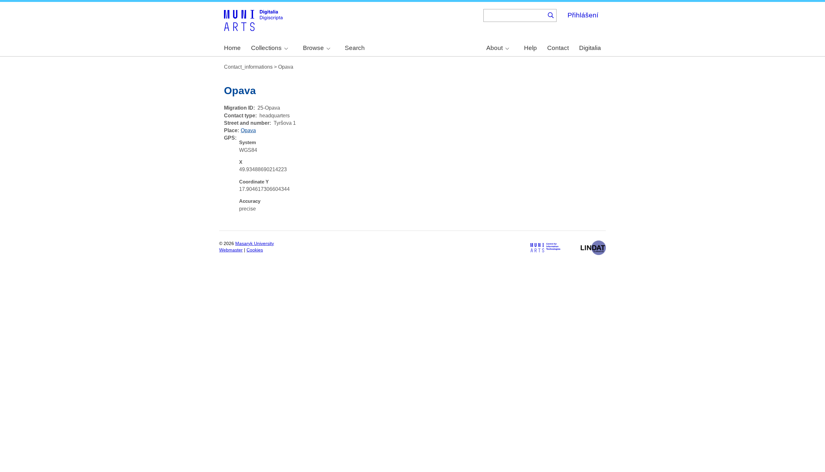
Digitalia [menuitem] (590, 48)
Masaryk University (254, 243)
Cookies (255, 250)
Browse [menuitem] (313, 48)
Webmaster (231, 250)
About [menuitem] (494, 48)
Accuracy (249, 201)
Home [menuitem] (232, 48)
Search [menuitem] (355, 48)
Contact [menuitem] (558, 48)
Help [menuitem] (530, 48)
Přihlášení (583, 15)
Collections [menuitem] (266, 48)
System (247, 142)
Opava (248, 130)
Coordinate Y (254, 181)
